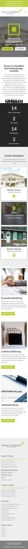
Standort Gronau (14, 190)
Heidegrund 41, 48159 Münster (14, 251)
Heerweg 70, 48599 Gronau (14, 192)
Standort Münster (14, 249)
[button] (25, 11)
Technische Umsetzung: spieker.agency (14, 546)
